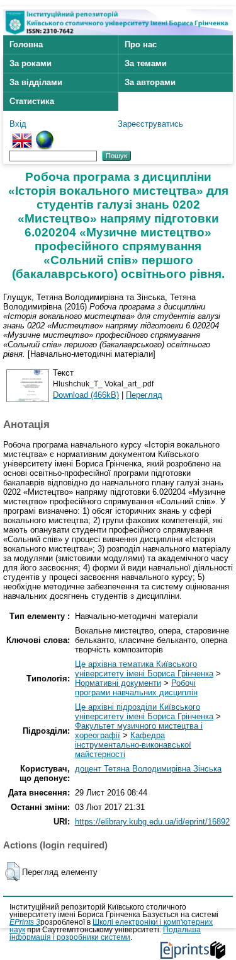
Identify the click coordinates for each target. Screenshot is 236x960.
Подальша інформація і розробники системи (105, 933)
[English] (22, 135)
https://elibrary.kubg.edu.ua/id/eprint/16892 (152, 821)
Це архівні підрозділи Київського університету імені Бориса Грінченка (144, 711)
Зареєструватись (150, 124)
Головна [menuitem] (26, 44)
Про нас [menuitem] (141, 44)
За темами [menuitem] (146, 63)
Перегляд (144, 395)
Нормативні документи (118, 683)
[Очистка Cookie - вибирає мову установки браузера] (45, 135)
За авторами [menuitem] (150, 82)
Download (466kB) (86, 395)
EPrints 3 (24, 922)
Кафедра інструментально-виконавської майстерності (133, 745)
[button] (12, 871)
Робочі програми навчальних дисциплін (136, 687)
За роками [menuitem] (30, 63)
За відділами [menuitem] (35, 82)
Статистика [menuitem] (31, 101)
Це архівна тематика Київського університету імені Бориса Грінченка (144, 668)
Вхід (17, 124)
